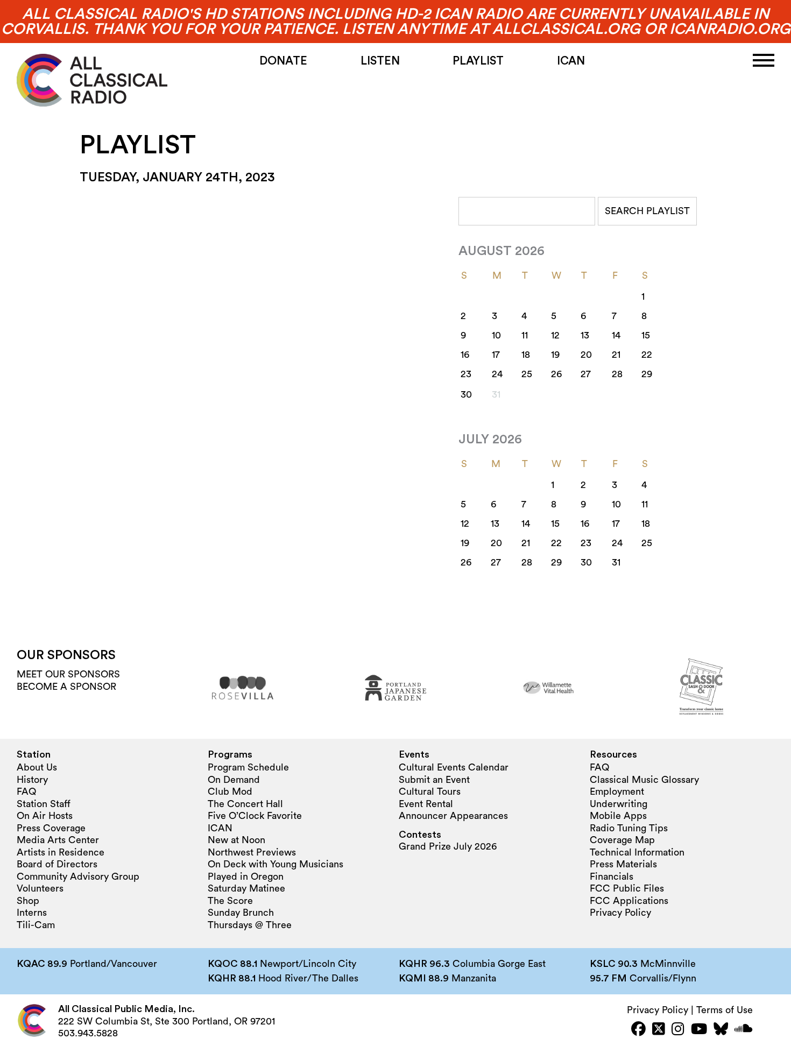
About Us (37, 767)
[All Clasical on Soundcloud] (743, 1030)
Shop (28, 901)
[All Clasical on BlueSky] (721, 1030)
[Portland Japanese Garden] (395, 687)
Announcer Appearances (453, 816)
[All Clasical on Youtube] (699, 1030)
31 (616, 562)
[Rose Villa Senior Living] (242, 687)
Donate (283, 61)
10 (496, 335)
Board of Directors (57, 864)
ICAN (571, 61)
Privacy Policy (620, 912)
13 (585, 335)
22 (646, 354)
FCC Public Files (627, 888)
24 (497, 374)
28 (617, 374)
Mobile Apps (618, 816)
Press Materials (623, 864)
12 (555, 335)
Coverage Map (622, 840)
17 (496, 354)
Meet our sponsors (68, 674)
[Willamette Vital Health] (548, 687)
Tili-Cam (36, 925)
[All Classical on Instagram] (678, 1030)
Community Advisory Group (78, 876)
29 (646, 374)
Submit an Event (434, 779)
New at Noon (236, 840)
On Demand (234, 779)
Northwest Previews (252, 852)
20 (586, 354)
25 (526, 374)
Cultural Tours (430, 791)
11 (524, 335)
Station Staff (43, 804)
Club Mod (230, 791)
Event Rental (426, 804)
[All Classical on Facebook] (638, 1030)
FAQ (26, 791)
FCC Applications (629, 901)
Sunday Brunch (241, 912)
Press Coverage (51, 828)
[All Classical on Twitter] (658, 1030)
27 (586, 374)
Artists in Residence (60, 852)
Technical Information (637, 852)
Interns (32, 912)
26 (556, 374)
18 (525, 354)
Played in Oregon (246, 876)
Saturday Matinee (246, 888)
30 (466, 394)
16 (465, 354)
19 (555, 354)
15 (645, 335)
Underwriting (618, 804)
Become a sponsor (66, 686)
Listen (380, 61)
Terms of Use (724, 1010)
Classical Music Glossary (644, 779)
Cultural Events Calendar (453, 767)
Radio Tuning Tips (629, 828)
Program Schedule (248, 767)
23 (466, 374)
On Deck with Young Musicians (275, 864)
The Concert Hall (245, 804)
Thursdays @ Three (250, 925)
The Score (230, 901)
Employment (617, 791)
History (32, 779)
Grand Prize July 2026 (448, 846)
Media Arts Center (58, 840)
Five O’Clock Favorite (255, 816)
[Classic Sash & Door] (701, 687)
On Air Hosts (45, 816)
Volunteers (40, 888)
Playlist (478, 61)
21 (616, 354)
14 (616, 335)
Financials (611, 876)
